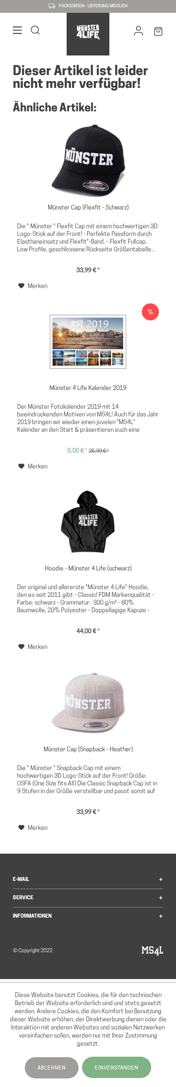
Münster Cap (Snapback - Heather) (88, 750)
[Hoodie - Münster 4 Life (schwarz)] (88, 522)
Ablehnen (52, 1068)
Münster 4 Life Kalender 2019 (88, 388)
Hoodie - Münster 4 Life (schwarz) (88, 569)
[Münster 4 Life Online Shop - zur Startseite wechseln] (87, 32)
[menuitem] (17, 32)
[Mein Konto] (138, 33)
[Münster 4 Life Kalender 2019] (88, 341)
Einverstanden (116, 1068)
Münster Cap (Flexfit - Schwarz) (88, 208)
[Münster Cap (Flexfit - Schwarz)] (88, 161)
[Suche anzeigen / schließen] (35, 32)
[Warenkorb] (158, 33)
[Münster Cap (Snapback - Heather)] (88, 703)
